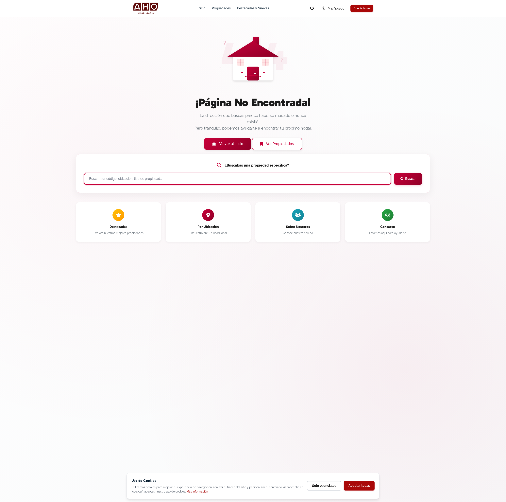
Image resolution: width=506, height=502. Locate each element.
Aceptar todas (359, 486)
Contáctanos (362, 8)
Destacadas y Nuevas (253, 8)
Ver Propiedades (280, 144)
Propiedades (221, 8)
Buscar (410, 179)
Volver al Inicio (231, 144)
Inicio (202, 8)
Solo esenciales (324, 486)
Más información (197, 491)
